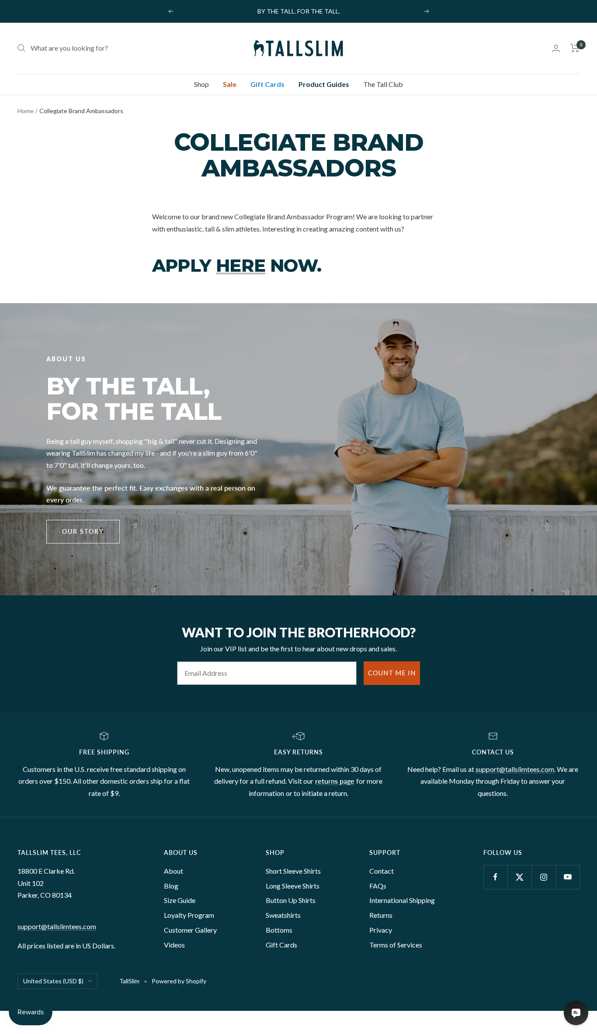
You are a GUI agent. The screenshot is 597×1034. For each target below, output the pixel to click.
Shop (201, 84)
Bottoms (279, 930)
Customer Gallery (190, 930)
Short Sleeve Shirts (293, 871)
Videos (174, 945)
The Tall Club (383, 84)
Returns (380, 915)
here (240, 265)
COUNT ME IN (392, 673)
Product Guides (323, 84)
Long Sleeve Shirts (292, 886)
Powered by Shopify (179, 981)
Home (25, 110)
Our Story (83, 531)
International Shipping (402, 900)
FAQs (377, 886)
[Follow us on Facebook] (495, 877)
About (173, 871)
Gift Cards (267, 84)
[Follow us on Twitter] (519, 877)
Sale (229, 84)
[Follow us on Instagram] (543, 877)
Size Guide (179, 900)
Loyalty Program (189, 915)
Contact (381, 871)
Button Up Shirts (291, 900)
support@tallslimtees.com (515, 769)
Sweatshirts (283, 915)
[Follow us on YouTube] (567, 877)
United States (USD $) (53, 981)
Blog (171, 886)
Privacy (380, 930)
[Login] (556, 48)
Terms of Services (395, 945)
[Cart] (575, 48)
